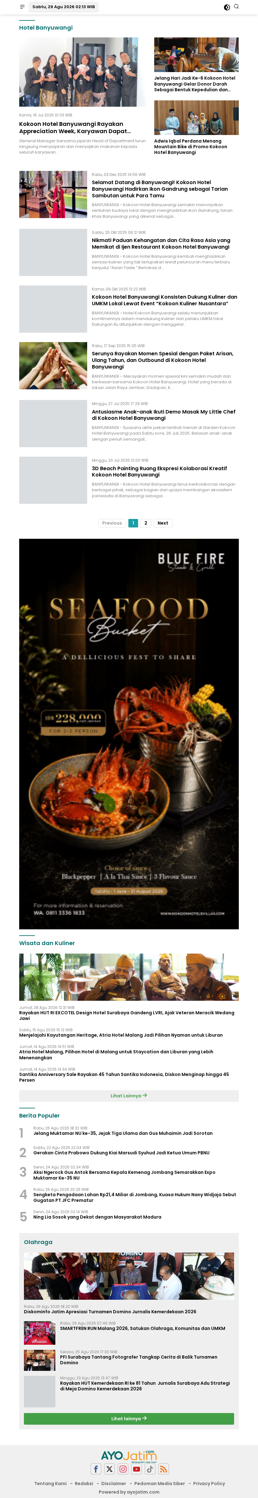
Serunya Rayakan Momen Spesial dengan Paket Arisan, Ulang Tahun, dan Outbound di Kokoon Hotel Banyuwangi (162, 360)
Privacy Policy (209, 1483)
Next (163, 523)
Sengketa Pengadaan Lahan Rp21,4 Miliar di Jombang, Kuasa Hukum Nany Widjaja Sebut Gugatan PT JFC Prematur (134, 1197)
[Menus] (22, 7)
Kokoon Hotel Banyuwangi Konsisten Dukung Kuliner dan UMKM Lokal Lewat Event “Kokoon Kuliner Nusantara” (164, 300)
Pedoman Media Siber (159, 1483)
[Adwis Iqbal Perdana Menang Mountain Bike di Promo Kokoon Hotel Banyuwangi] (196, 117)
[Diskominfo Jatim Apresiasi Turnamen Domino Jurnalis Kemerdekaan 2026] (129, 1276)
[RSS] (163, 1468)
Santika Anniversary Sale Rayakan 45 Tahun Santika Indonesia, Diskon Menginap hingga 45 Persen (124, 1077)
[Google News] (150, 1468)
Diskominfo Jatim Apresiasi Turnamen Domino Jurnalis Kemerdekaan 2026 (110, 1312)
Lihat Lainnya (126, 1096)
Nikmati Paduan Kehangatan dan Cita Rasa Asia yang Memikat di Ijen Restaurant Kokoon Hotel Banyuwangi (161, 244)
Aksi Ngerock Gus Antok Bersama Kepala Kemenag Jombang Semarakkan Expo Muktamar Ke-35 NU (124, 1175)
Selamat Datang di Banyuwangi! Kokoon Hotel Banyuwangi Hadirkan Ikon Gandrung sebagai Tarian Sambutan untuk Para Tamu (160, 189)
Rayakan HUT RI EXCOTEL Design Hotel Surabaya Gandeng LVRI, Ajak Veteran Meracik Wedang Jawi (126, 1015)
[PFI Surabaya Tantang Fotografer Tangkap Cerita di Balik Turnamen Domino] (39, 1360)
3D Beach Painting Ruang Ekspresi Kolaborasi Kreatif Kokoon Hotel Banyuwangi (159, 472)
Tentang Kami (50, 1483)
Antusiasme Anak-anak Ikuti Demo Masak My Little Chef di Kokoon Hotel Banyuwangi (164, 415)
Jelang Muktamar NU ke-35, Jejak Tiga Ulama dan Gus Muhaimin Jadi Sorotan (123, 1133)
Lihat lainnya (126, 1419)
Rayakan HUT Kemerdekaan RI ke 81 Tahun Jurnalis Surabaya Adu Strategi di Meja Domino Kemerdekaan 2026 (145, 1386)
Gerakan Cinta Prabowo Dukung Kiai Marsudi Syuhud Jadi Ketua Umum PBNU (121, 1153)
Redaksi (84, 1483)
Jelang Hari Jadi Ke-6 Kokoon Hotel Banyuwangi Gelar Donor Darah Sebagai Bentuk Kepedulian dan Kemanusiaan (194, 84)
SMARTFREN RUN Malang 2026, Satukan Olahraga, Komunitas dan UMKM (142, 1328)
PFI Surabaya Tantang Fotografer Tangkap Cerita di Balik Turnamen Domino (138, 1360)
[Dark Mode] (227, 7)
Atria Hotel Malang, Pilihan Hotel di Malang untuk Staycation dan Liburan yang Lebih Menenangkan (116, 1054)
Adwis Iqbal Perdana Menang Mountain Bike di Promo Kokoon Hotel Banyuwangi (190, 146)
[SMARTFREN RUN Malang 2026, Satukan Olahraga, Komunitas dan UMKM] (39, 1333)
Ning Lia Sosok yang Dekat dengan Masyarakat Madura (97, 1217)
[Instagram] (123, 1468)
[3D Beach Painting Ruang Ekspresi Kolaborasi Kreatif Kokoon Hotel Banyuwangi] (53, 480)
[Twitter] (109, 1468)
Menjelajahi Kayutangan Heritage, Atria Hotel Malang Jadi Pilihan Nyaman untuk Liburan (121, 1035)
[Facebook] (96, 1468)
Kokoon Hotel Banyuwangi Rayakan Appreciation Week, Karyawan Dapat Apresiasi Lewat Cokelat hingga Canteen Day (78, 135)
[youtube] (136, 1468)
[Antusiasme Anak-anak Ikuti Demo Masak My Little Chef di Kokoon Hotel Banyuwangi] (53, 423)
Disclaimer (113, 1483)
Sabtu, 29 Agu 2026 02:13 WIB (63, 7)
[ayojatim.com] (129, 1456)
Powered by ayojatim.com (129, 1492)
